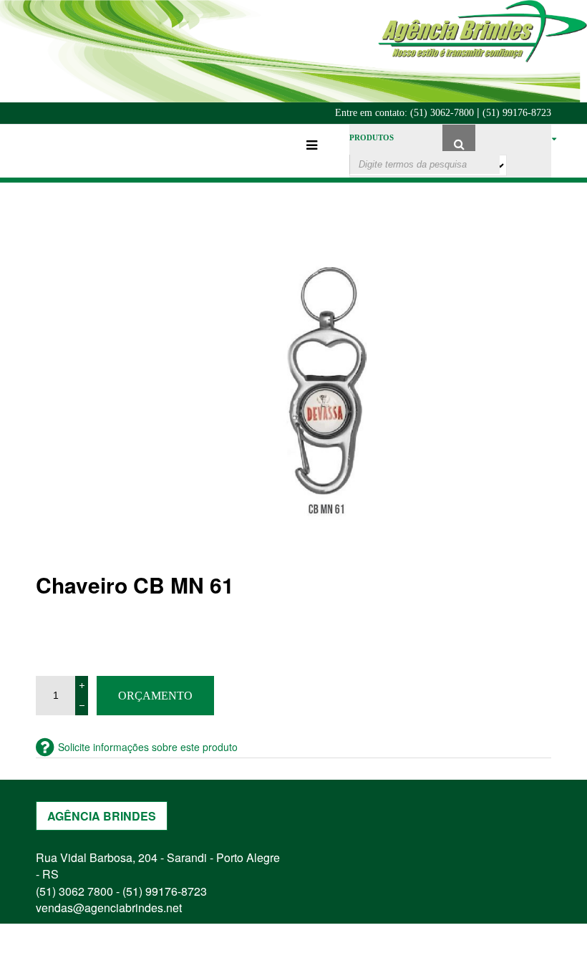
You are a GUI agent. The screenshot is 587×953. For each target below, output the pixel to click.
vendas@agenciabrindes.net (109, 907)
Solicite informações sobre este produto (148, 747)
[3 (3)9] (329, 394)
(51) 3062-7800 (442, 112)
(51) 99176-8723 (516, 112)
